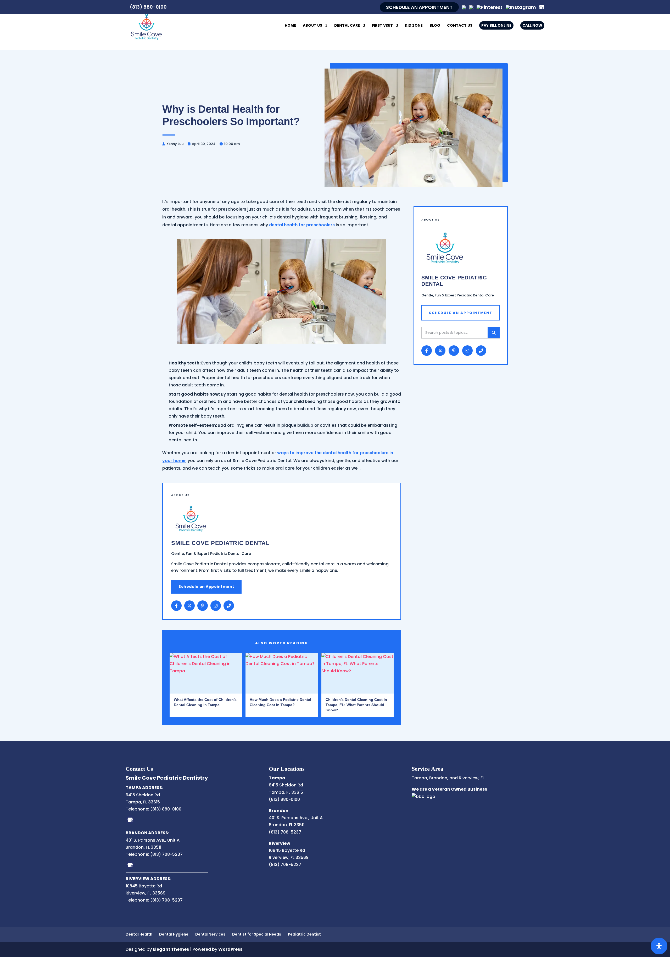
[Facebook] (176, 605)
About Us (312, 26)
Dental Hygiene (173, 934)
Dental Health (139, 934)
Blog (434, 26)
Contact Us (459, 26)
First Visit (382, 26)
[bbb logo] (423, 796)
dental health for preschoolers (302, 225)
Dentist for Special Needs (256, 934)
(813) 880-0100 (148, 7)
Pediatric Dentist (304, 934)
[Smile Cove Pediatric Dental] (146, 26)
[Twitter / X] (189, 605)
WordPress (230, 949)
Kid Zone (414, 26)
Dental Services (210, 934)
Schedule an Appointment (206, 586)
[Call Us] (229, 605)
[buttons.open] (659, 946)
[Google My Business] (130, 819)
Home (290, 26)
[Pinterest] (489, 7)
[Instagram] (521, 7)
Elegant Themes (171, 949)
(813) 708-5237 (166, 854)
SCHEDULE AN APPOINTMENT (419, 7)
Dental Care (347, 26)
